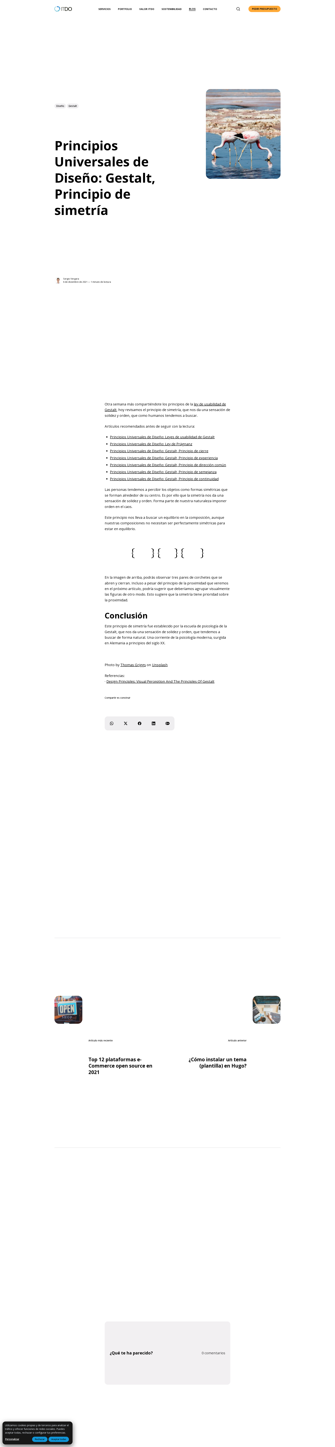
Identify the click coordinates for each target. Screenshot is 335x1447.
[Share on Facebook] (140, 723)
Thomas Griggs (133, 664)
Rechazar (40, 1439)
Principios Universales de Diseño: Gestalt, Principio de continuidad (164, 479)
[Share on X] (126, 723)
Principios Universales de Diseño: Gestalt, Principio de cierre (159, 451)
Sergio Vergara (71, 278)
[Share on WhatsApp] (112, 723)
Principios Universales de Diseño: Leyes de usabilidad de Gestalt (162, 437)
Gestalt (73, 106)
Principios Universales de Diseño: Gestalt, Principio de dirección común (168, 465)
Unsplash (160, 664)
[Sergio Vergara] (57, 280)
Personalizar (12, 1439)
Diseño (60, 106)
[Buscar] (238, 8)
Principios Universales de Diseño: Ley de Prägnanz (151, 444)
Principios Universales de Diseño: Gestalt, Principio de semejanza (163, 472)
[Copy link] (167, 723)
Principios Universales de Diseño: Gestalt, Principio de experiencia (164, 458)
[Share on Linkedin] (154, 723)
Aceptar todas (58, 1439)
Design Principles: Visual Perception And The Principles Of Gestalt (160, 681)
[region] (37, 1433)
